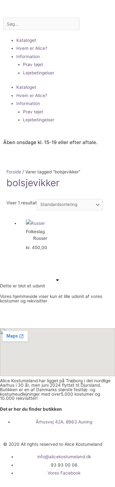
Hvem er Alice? (31, 48)
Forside (13, 171)
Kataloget (26, 40)
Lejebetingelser (38, 72)
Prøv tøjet (33, 64)
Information (28, 56)
